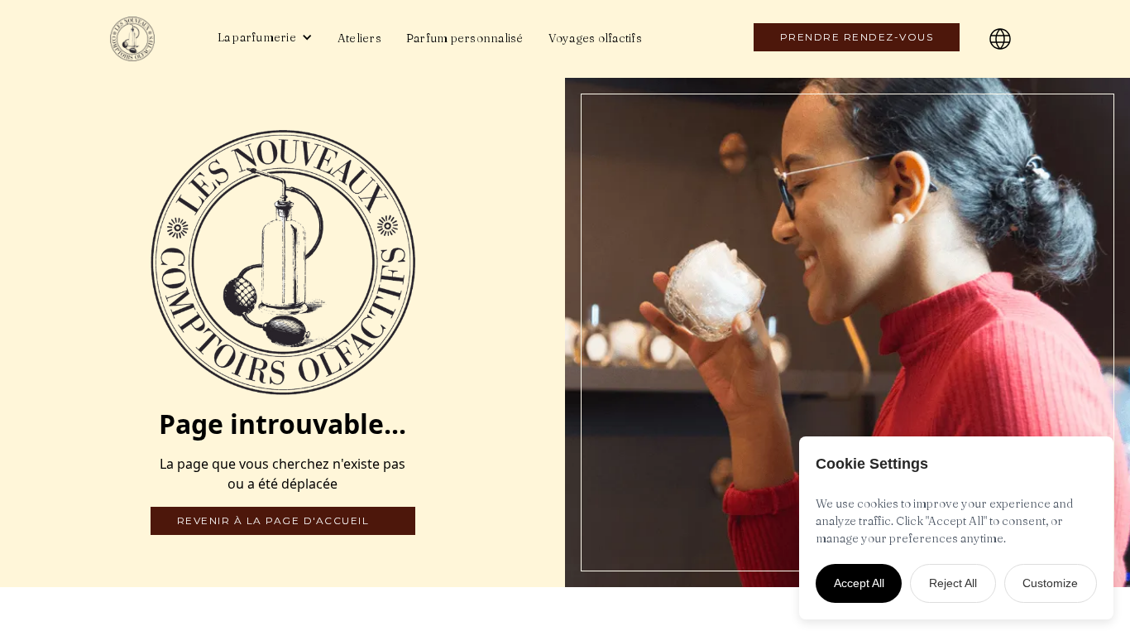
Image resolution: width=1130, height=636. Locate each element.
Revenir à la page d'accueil (273, 520)
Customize (1050, 583)
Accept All (859, 583)
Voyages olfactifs (595, 38)
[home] (147, 39)
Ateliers (359, 38)
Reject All (953, 583)
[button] (265, 37)
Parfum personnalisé (465, 38)
